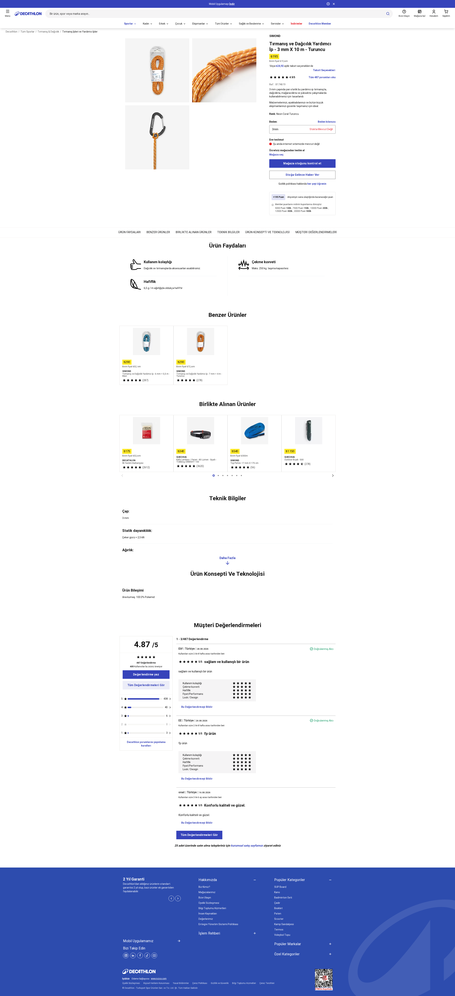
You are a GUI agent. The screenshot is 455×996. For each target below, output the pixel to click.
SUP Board (280, 886)
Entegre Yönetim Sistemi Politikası (218, 924)
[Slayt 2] (222, 475)
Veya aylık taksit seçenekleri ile (291, 66)
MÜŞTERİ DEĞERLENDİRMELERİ (316, 232)
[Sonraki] (333, 475)
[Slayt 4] (232, 475)
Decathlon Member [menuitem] (320, 23)
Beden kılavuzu (327, 121)
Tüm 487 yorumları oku (312, 77)
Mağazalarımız (207, 892)
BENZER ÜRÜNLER (158, 232)
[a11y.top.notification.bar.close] (334, 4)
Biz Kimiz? (204, 886)
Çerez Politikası (199, 983)
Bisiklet (278, 908)
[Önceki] (122, 475)
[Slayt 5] (236, 475)
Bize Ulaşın (205, 897)
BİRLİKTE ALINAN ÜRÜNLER (194, 232)
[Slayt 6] (241, 475)
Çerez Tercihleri (266, 983)
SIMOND (274, 36)
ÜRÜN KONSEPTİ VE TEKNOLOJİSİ (267, 232)
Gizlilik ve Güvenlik (220, 983)
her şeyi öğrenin (316, 183)
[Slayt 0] (213, 475)
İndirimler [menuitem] (296, 23)
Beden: (273, 121)
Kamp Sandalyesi (284, 924)
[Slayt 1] (218, 475)
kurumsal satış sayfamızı (247, 845)
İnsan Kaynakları (208, 913)
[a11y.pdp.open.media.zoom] (157, 70)
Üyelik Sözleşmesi (209, 902)
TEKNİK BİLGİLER (228, 232)
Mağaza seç (276, 154)
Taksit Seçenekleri (324, 70)
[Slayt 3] (227, 475)
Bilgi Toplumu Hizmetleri (212, 908)
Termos (278, 929)
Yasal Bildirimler (181, 983)
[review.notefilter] (170, 699)
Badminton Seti (283, 897)
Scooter (278, 918)
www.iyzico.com (159, 979)
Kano (277, 892)
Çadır (277, 902)
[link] (146, 674)
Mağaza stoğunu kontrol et (302, 163)
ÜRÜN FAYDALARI (129, 232)
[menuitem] (130, 24)
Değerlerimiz (206, 918)
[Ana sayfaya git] (28, 14)
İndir (232, 3)
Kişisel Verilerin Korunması (156, 983)
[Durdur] (328, 4)
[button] (227, 247)
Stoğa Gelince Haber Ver (302, 174)
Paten (277, 913)
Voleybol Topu (282, 934)
